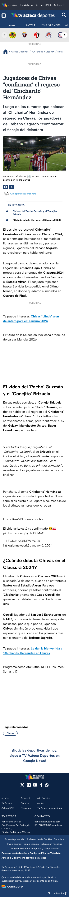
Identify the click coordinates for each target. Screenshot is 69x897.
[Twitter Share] (11, 187)
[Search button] (64, 15)
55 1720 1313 (41, 825)
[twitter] (22, 786)
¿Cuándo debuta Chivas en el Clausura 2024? (37, 220)
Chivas (10, 733)
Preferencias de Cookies (39, 839)
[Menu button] (4, 15)
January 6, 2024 (41, 545)
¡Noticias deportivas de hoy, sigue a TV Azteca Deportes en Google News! (35, 755)
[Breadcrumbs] (7, 51)
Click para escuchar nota (23, 193)
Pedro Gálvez (23, 180)
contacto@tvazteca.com (47, 821)
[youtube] (35, 786)
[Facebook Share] (5, 187)
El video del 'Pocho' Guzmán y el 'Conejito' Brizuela (35, 212)
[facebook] (41, 786)
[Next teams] (64, 35)
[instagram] (28, 786)
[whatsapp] (47, 786)
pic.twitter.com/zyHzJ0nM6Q (23, 533)
